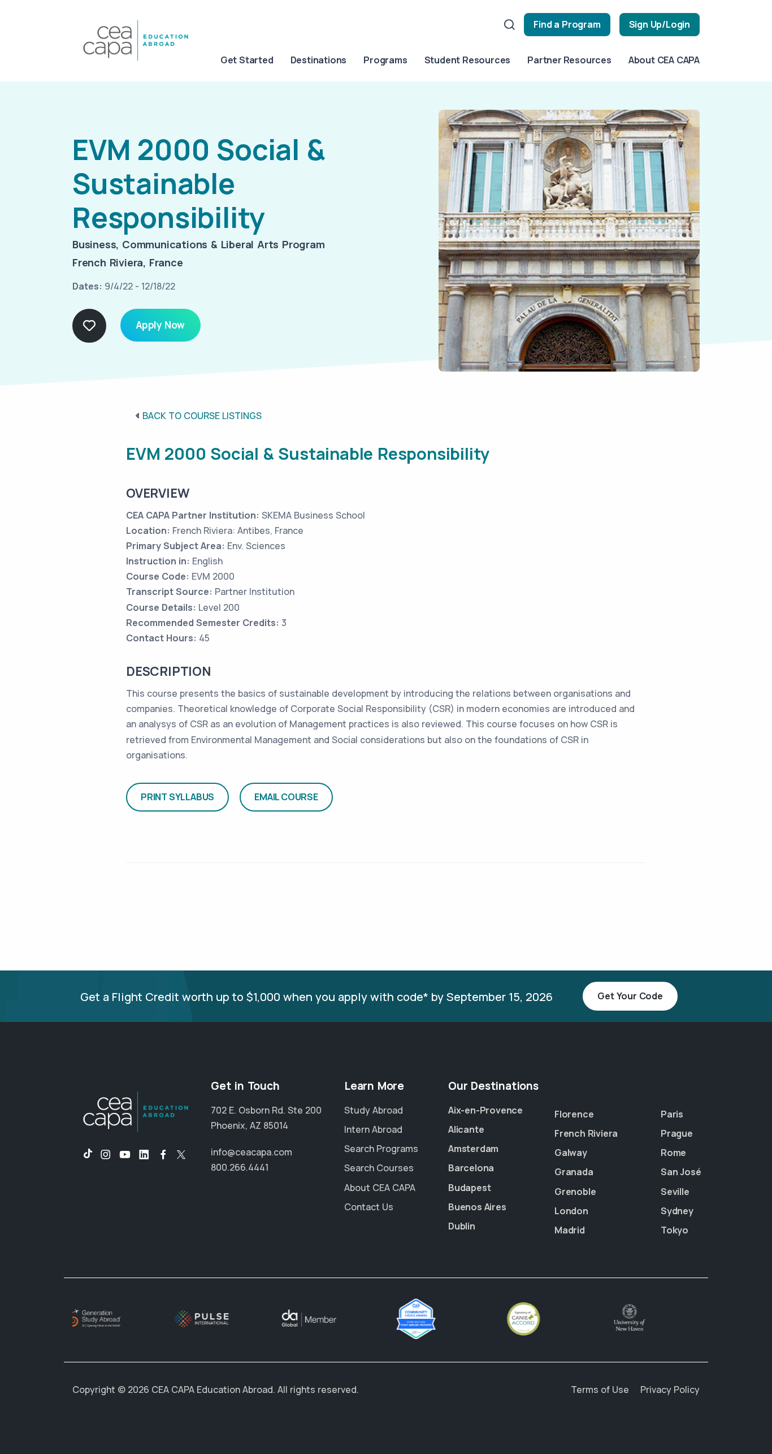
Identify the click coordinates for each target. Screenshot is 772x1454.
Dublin (461, 1226)
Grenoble (575, 1191)
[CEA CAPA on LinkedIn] (144, 1155)
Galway (570, 1152)
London (571, 1211)
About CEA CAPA (664, 60)
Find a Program (567, 24)
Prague (677, 1133)
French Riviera (586, 1133)
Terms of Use (600, 1389)
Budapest (469, 1187)
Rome (673, 1152)
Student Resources (467, 60)
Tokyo (674, 1230)
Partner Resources (569, 60)
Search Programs (381, 1148)
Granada (573, 1172)
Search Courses (379, 1168)
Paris (672, 1114)
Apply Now (160, 324)
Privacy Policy (670, 1389)
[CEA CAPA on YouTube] (125, 1155)
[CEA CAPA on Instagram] (105, 1155)
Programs (385, 60)
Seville (675, 1191)
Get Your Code (629, 996)
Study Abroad (373, 1110)
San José (681, 1172)
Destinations (318, 60)
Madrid (569, 1230)
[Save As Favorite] (89, 326)
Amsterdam (473, 1148)
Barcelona (471, 1168)
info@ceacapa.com (251, 1152)
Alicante (466, 1129)
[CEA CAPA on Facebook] (163, 1155)
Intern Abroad (373, 1129)
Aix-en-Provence (485, 1110)
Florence (573, 1114)
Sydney (677, 1211)
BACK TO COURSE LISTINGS (202, 415)
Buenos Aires (477, 1207)
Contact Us (368, 1207)
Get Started (247, 60)
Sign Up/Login (659, 24)
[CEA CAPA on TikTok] (82, 1155)
